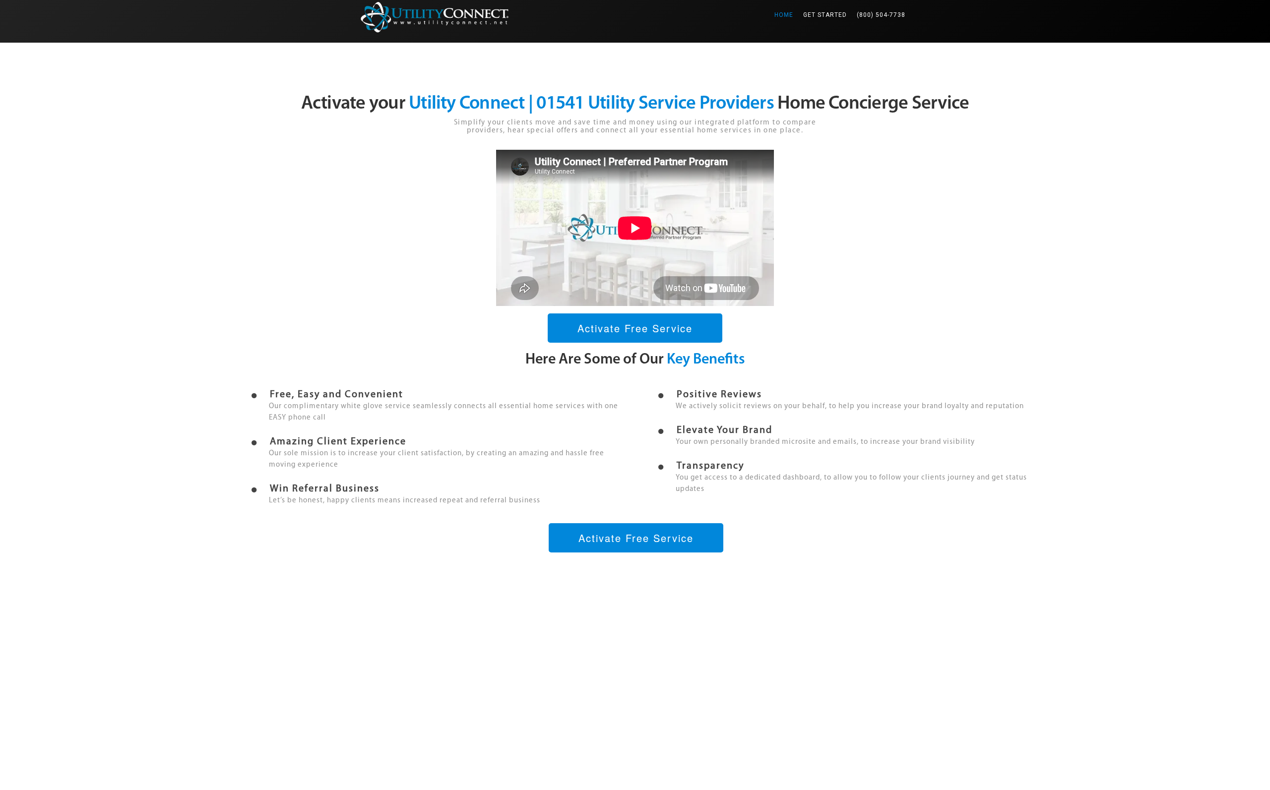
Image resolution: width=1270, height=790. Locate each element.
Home (786, 14)
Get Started (825, 14)
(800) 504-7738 (881, 14)
